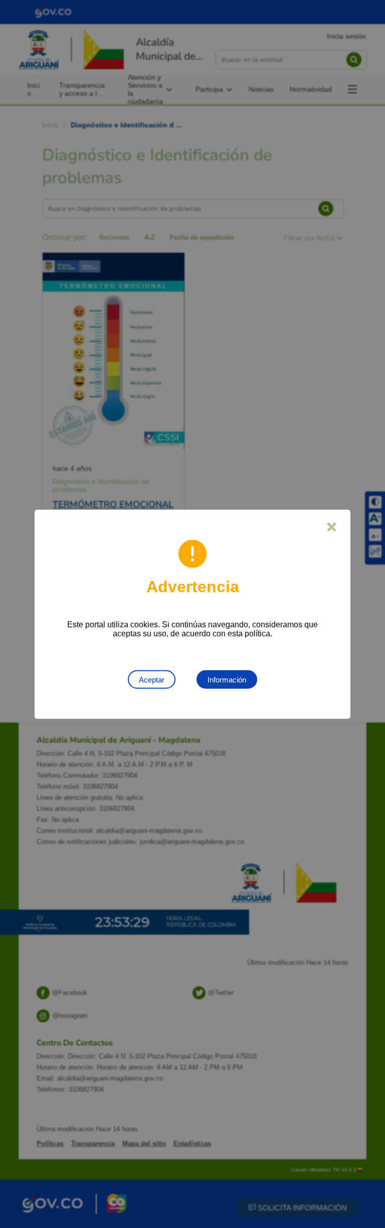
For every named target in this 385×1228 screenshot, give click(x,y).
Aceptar (151, 679)
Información (227, 679)
